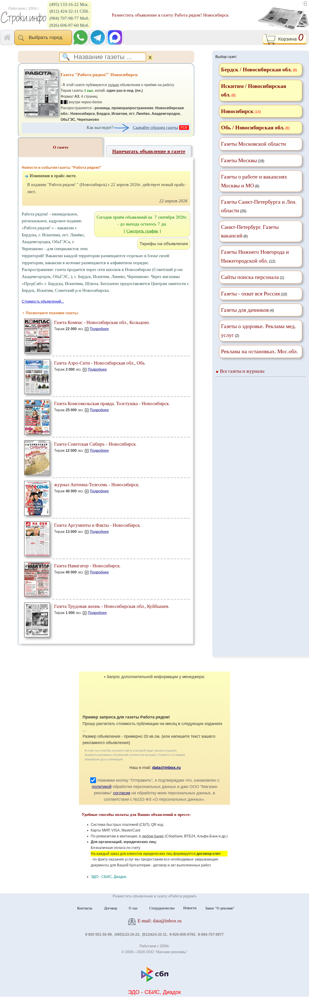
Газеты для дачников (245, 310)
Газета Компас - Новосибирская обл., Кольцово (101, 322)
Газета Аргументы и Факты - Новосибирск (97, 525)
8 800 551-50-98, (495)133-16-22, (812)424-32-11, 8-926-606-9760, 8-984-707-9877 (154, 934)
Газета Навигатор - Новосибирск (87, 565)
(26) (259, 206)
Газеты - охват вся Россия (250, 294)
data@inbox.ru (166, 767)
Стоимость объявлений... (43, 301)
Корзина (289, 38)
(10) (254, 294)
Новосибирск (237, 111)
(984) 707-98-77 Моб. (69, 18)
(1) (252, 277)
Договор (110, 907)
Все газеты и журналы (242, 371)
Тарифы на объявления (164, 243)
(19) (242, 160)
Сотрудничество (162, 907)
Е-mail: (159, 920)
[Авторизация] (304, 3)
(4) (247, 310)
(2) (258, 330)
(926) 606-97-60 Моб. (69, 25)
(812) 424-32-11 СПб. (69, 11)
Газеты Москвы (239, 160)
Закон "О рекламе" (220, 907)
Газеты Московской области (253, 144)
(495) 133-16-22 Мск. (69, 4)
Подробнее (99, 329)
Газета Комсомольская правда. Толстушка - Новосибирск (111, 403)
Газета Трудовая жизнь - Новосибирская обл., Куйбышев (111, 606)
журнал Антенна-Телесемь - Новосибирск (96, 484)
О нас (133, 907)
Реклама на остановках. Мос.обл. (259, 351)
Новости (190, 907)
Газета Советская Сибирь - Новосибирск (95, 444)
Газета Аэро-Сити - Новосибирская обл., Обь (99, 362)
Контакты (84, 907)
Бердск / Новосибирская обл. (256, 70)
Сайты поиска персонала (250, 277)
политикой (102, 786)
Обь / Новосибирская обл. (252, 128)
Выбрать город (47, 37)
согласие (121, 793)
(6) (254, 181)
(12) (255, 256)
